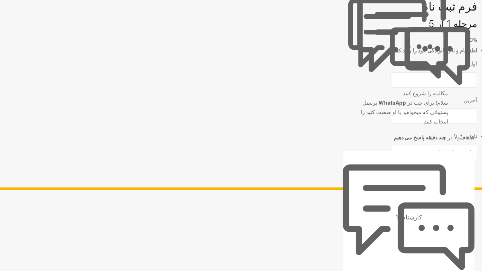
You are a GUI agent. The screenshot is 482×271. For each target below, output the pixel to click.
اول (473, 63)
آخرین (470, 100)
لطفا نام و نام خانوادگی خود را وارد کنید (433, 50)
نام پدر (468, 136)
